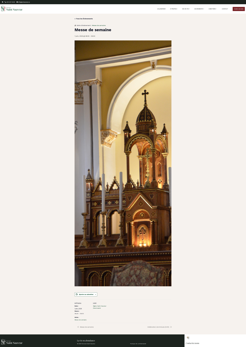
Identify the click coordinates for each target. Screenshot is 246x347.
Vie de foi (185, 9)
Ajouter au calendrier (86, 294)
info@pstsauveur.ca (24, 2)
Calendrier (161, 9)
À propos (173, 9)
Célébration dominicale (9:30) (158, 327)
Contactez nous (192, 343)
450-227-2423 (10, 2)
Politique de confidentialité (138, 343)
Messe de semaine (80, 320)
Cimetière (212, 9)
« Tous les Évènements (84, 19)
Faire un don (238, 9)
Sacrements (198, 9)
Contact (225, 9)
